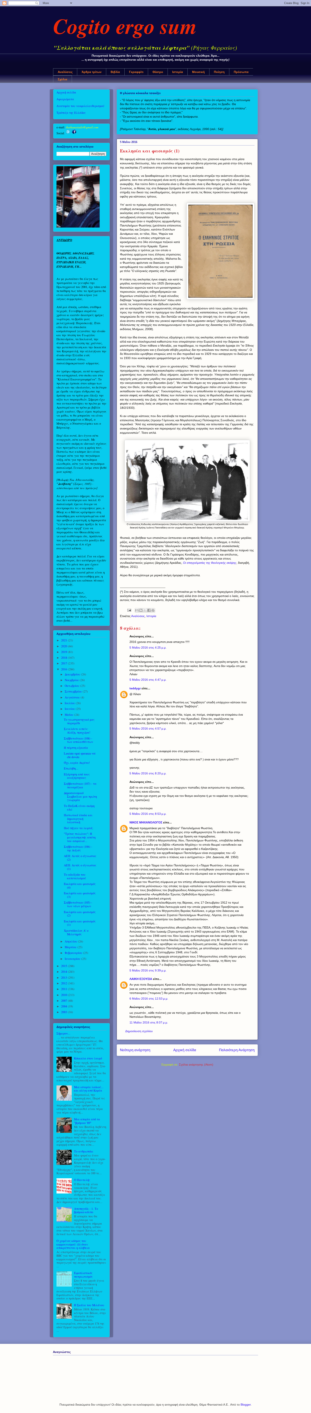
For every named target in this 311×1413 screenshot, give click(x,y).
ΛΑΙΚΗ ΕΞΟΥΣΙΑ (140, 979)
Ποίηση (219, 72)
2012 (64, 983)
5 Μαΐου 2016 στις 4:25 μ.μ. (148, 647)
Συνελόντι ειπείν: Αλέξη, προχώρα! (77, 730)
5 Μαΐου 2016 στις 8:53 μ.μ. (148, 813)
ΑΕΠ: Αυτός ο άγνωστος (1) (80, 867)
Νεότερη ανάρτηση (135, 1050)
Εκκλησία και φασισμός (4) (80, 885)
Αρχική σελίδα (184, 1050)
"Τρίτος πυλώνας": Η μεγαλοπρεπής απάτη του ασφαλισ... (80, 837)
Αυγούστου (73, 697)
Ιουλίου (70, 703)
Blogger (246, 1404)
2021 (64, 640)
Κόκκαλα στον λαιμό (88, 1058)
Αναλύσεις (65, 72)
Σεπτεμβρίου (74, 691)
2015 (64, 966)
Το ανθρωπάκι (83, 1151)
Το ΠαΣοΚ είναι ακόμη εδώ (79, 807)
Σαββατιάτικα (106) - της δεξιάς (78, 848)
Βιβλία (115, 72)
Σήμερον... (63, 1033)
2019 (64, 652)
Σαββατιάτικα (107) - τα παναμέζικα (80, 785)
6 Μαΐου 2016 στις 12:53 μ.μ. (148, 998)
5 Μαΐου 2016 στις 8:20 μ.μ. (148, 773)
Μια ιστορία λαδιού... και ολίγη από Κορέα (88, 1089)
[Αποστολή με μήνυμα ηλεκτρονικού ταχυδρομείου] (137, 610)
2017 (64, 663)
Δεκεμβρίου (73, 674)
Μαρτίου (71, 947)
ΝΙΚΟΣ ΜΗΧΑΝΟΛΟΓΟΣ (145, 822)
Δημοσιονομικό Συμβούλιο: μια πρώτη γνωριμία (80, 796)
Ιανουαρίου (73, 959)
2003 (64, 1012)
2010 (64, 995)
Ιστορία (177, 72)
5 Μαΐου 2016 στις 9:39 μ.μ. (148, 970)
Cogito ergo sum (125, 26)
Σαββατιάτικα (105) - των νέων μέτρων (78, 904)
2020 (64, 646)
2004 (64, 1006)
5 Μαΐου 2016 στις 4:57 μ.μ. (148, 728)
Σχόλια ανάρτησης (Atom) (196, 1064)
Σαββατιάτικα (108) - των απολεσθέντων (78, 740)
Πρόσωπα (241, 72)
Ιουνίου (70, 709)
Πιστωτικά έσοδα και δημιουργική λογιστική (78, 818)
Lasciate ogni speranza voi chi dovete (79, 755)
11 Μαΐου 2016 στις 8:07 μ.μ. (148, 1022)
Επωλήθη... (71, 768)
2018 (64, 658)
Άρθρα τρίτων (92, 72)
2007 (64, 1001)
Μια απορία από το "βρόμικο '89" (87, 1121)
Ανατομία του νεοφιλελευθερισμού (80, 106)
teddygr (135, 688)
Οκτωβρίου (72, 686)
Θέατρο (158, 72)
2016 (64, 669)
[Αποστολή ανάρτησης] (129, 610)
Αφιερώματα (65, 99)
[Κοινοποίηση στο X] (145, 610)
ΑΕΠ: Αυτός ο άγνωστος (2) (80, 858)
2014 (64, 972)
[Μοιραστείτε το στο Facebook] (149, 610)
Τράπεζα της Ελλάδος (71, 113)
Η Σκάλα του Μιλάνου (89, 1305)
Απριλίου (71, 941)
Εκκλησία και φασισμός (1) (80, 923)
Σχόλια (62, 79)
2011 (64, 989)
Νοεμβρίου (72, 680)
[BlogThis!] (141, 610)
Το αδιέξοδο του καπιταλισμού (75, 876)
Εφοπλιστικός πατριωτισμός (83, 1275)
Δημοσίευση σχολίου (139, 1031)
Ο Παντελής (82, 1180)
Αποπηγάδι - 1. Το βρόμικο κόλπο (86, 1210)
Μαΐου (69, 715)
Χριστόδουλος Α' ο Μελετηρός (76, 932)
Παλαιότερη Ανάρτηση (237, 1050)
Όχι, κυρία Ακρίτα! (77, 763)
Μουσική (198, 72)
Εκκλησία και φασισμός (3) (80, 895)
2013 (64, 977)
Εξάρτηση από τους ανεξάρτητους (77, 776)
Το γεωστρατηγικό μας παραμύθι (79, 721)
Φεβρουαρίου (74, 953)
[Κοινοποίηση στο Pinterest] (153, 610)
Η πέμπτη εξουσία (76, 748)
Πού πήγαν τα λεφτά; (78, 828)
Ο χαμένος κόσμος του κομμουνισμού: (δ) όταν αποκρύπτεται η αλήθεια (73, 1244)
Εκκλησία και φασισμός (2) (80, 914)
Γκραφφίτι (136, 72)
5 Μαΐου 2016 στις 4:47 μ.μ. (148, 679)
